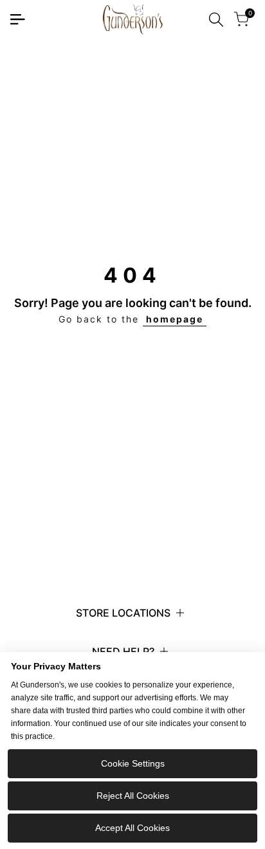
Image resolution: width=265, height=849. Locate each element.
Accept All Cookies (132, 828)
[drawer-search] (216, 19)
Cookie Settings (133, 763)
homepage (174, 318)
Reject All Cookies (132, 795)
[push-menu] (17, 19)
